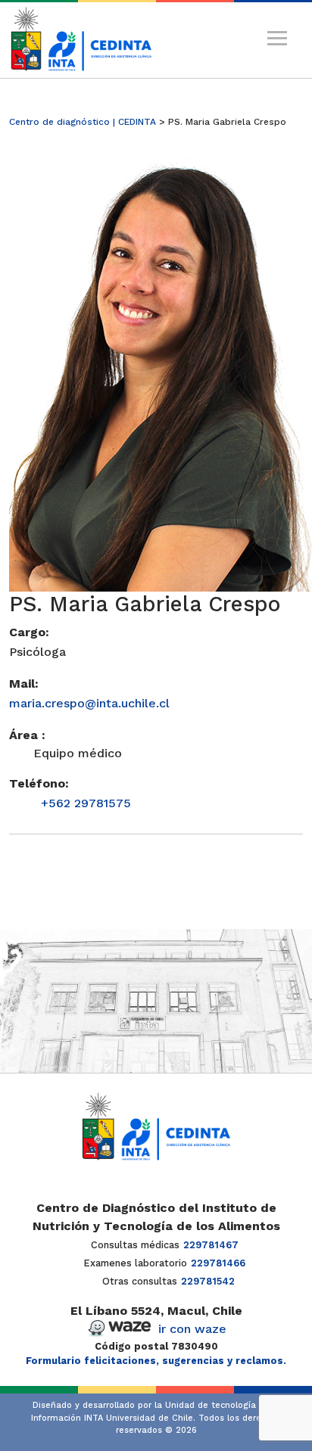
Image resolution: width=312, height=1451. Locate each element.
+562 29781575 (86, 803)
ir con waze (192, 1329)
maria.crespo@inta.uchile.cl (89, 703)
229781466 (218, 1263)
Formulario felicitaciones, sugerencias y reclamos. (156, 1360)
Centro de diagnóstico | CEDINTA (82, 122)
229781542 (208, 1281)
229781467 (211, 1245)
